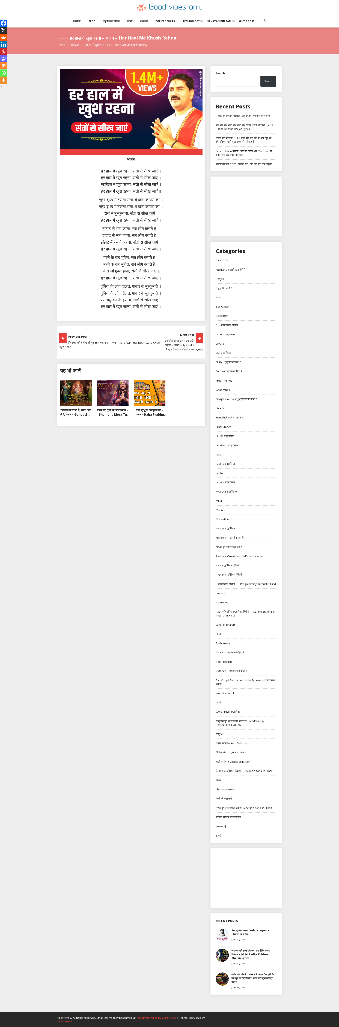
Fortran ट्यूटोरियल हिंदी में (229, 371)
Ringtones (222, 602)
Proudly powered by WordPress (156, 1017)
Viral (218, 702)
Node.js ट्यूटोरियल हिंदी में (229, 547)
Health (220, 408)
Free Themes (224, 380)
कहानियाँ (144, 21)
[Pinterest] (3, 51)
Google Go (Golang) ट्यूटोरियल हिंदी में (236, 399)
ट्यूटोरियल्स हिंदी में (111, 21)
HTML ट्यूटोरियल (225, 436)
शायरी (129, 21)
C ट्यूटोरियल (222, 316)
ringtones (221, 593)
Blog (91, 21)
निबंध (218, 780)
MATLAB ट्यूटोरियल (226, 491)
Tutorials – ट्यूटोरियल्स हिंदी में (231, 671)
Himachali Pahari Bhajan (230, 417)
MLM (219, 500)
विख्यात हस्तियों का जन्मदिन (228, 817)
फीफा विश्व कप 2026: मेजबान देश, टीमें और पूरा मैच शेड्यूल (244, 164)
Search (220, 73)
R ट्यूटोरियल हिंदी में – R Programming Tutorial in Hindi (246, 584)
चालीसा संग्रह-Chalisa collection (233, 761)
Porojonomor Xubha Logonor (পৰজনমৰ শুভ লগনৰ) (243, 115)
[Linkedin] (3, 44)
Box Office (222, 306)
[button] (264, 24)
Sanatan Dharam (219, 21)
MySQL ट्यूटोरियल (225, 528)
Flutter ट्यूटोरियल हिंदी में (228, 362)
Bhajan (220, 279)
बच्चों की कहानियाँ (224, 798)
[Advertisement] (246, 206)
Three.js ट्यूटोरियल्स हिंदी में (230, 652)
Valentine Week (225, 693)
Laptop (220, 473)
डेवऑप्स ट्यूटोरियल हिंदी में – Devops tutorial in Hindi (244, 771)
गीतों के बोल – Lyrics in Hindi (231, 752)
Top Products (165, 21)
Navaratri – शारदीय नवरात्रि (230, 537)
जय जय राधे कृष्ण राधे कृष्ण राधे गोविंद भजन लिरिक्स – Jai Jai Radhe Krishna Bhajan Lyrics (244, 126)
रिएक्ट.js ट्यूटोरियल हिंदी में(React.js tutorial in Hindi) (244, 808)
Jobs (218, 454)
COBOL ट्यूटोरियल (226, 334)
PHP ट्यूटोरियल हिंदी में (227, 565)
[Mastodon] (3, 58)
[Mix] (3, 65)
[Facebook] (3, 23)
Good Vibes (223, 389)
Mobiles (220, 510)
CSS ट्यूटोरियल (223, 352)
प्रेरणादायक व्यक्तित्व (225, 789)
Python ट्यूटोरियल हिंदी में (229, 574)
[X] (3, 30)
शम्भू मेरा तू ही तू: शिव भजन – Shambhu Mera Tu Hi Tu (112, 414)
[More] (3, 80)
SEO (218, 634)
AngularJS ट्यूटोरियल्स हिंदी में (230, 269)
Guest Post (247, 21)
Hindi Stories (223, 427)
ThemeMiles (64, 1021)
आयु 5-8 (220, 734)
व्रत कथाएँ (221, 826)
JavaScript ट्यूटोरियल (227, 445)
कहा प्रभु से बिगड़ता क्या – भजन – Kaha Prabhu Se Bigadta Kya (150, 414)
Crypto (220, 343)
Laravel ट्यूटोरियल (225, 482)
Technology (191, 21)
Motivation (222, 519)
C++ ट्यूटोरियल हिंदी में (227, 325)
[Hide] (1, 87)
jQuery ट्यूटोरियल (225, 463)
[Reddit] (3, 37)
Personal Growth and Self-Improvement (240, 556)
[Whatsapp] (3, 73)
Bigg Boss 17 (224, 288)
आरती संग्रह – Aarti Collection (232, 743)
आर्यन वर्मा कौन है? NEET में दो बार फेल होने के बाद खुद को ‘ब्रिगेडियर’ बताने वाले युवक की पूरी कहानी (243, 139)
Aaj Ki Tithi (222, 260)
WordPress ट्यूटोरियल (228, 711)
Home (77, 21)
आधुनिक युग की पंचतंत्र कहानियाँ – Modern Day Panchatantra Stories (240, 722)
